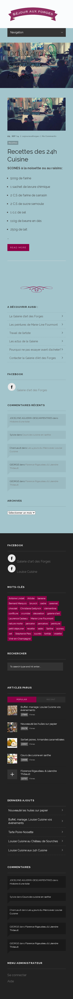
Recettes (13, 143)
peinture (55, 623)
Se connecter (16, 975)
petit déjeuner (16, 628)
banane (41, 598)
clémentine (50, 608)
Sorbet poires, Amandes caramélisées (42, 739)
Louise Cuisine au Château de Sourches (33, 841)
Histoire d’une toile (20, 421)
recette (31, 628)
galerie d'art (53, 613)
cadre (43, 603)
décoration (38, 613)
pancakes (43, 623)
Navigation (16, 32)
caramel (53, 603)
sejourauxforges (31, 136)
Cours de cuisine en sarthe (36, 434)
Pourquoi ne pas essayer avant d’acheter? (35, 349)
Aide (10, 981)
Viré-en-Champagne (20, 638)
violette (58, 633)
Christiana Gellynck (30, 608)
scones (60, 628)
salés (40, 628)
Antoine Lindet (16, 598)
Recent (51, 699)
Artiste (30, 598)
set (10, 633)
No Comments (49, 136)
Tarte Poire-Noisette (20, 832)
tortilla (47, 633)
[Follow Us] (12, 387)
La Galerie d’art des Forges (26, 316)
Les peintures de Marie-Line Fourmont (33, 324)
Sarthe (49, 628)
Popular (22, 699)
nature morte (16, 623)
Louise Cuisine (27, 572)
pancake (30, 623)
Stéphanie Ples (23, 633)
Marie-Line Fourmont (42, 618)
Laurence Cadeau (18, 618)
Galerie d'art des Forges (32, 390)
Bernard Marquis (17, 603)
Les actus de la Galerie (23, 341)
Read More (18, 247)
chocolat (13, 608)
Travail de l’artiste (20, 333)
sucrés (37, 633)
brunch (33, 603)
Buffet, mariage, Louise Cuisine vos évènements (30, 821)
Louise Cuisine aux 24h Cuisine (27, 850)
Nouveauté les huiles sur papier (39, 723)
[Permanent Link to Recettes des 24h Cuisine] (36, 129)
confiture (13, 613)
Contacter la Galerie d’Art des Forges (32, 358)
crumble (25, 613)
